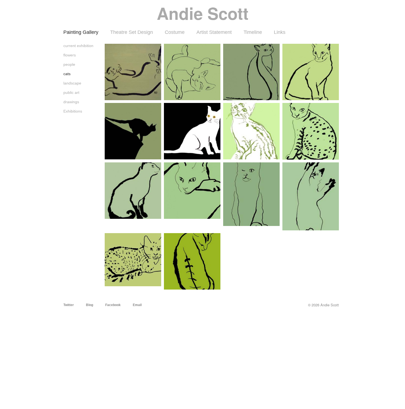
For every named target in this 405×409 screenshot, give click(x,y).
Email (137, 305)
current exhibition (78, 45)
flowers (69, 55)
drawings (71, 102)
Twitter (68, 305)
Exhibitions (72, 111)
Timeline (253, 32)
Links (279, 32)
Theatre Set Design (131, 32)
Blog (89, 305)
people (69, 64)
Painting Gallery (80, 32)
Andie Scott (203, 13)
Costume (175, 32)
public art (71, 92)
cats (67, 74)
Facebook (113, 305)
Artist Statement (214, 32)
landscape (72, 83)
